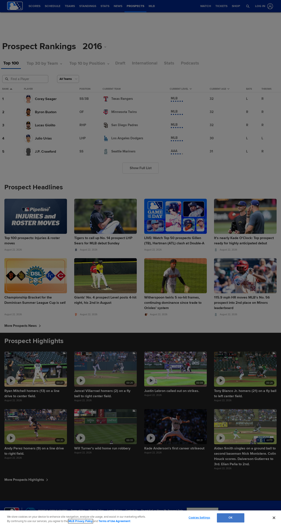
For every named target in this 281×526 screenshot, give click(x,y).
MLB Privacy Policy (80, 521)
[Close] (274, 517)
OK (230, 517)
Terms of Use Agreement (114, 521)
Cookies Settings (199, 517)
